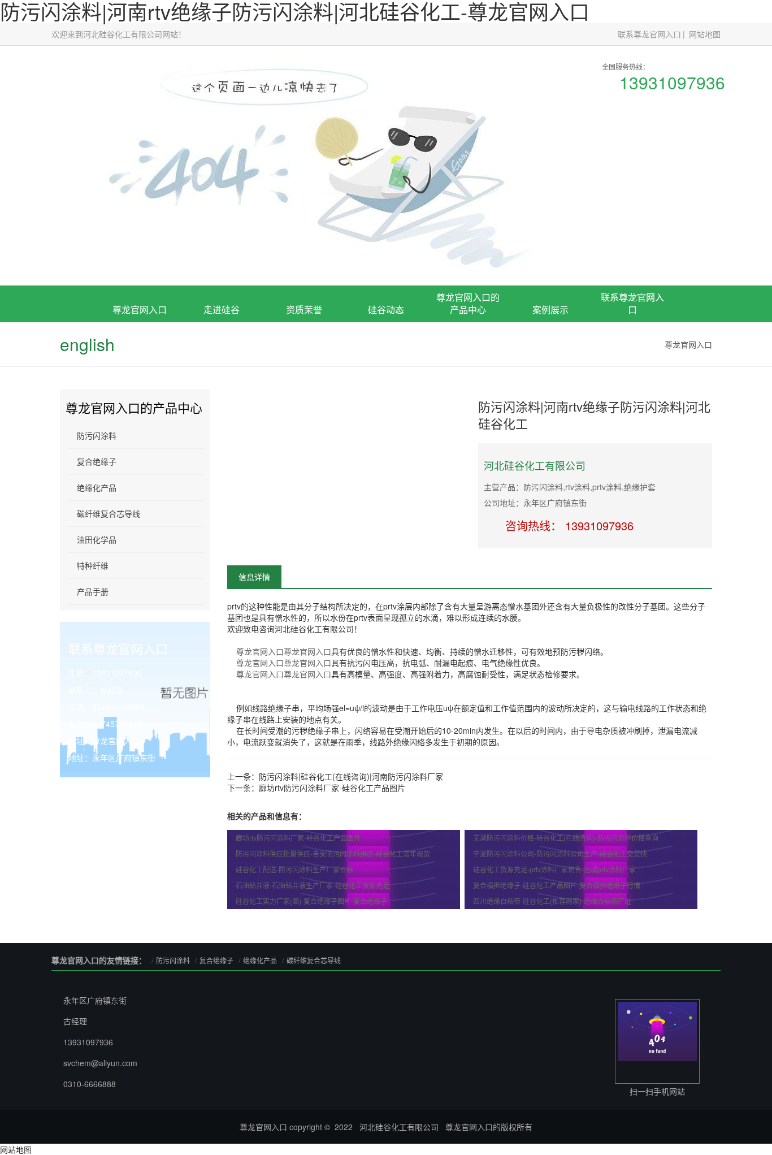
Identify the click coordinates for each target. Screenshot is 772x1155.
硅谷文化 (221, 388)
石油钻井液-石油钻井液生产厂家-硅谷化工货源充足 (312, 885)
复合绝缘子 (468, 376)
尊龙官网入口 (139, 309)
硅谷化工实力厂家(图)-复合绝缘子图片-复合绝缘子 (311, 901)
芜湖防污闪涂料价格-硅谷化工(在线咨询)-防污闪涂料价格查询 (565, 837)
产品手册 (93, 591)
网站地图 (705, 34)
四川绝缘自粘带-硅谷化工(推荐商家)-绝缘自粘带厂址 (552, 901)
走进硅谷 (221, 309)
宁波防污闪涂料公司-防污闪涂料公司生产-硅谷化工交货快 (560, 853)
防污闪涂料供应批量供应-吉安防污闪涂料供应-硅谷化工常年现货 (333, 853)
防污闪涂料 (96, 435)
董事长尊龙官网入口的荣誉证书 (304, 371)
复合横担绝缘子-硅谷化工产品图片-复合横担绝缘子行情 (556, 885)
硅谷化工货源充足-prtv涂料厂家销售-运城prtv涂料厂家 (554, 869)
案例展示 (550, 309)
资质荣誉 (304, 309)
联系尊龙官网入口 (649, 34)
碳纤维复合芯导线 (108, 513)
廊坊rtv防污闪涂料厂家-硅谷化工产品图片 (332, 787)
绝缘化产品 (96, 487)
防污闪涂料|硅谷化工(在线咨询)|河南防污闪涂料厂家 (351, 776)
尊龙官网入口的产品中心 (468, 304)
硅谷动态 (386, 309)
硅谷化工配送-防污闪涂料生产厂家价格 (294, 869)
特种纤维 (93, 565)
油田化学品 (96, 539)
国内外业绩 (550, 388)
